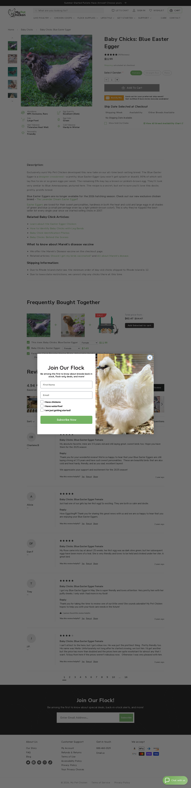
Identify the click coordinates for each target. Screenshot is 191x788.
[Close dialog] (150, 357)
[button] (175, 780)
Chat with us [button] (178, 780)
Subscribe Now (66, 419)
